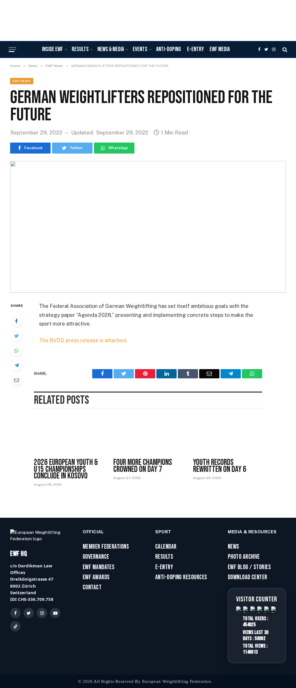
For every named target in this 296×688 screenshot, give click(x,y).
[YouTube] (55, 613)
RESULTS (80, 49)
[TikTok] (15, 626)
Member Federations (106, 547)
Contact (92, 587)
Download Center (247, 577)
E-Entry (164, 567)
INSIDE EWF (52, 49)
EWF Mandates (98, 567)
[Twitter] (16, 335)
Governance (96, 557)
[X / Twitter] (28, 613)
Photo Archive (244, 557)
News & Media (110, 49)
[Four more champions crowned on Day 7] (147, 435)
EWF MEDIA (220, 49)
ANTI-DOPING (168, 49)
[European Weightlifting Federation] (148, 17)
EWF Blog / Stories (249, 567)
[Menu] (12, 49)
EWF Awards (96, 577)
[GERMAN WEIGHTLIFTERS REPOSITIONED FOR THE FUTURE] (148, 227)
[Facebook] (16, 321)
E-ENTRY (195, 49)
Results (164, 557)
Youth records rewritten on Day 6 (219, 465)
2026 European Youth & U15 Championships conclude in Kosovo (66, 469)
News (233, 547)
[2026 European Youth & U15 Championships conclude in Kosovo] (68, 435)
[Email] (16, 380)
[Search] (284, 49)
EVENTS (140, 49)
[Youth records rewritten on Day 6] (227, 435)
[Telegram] (16, 365)
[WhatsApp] (16, 350)
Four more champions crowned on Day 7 (142, 465)
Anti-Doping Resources (181, 577)
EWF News (21, 81)
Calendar (166, 547)
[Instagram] (42, 613)
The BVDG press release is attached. (83, 340)
